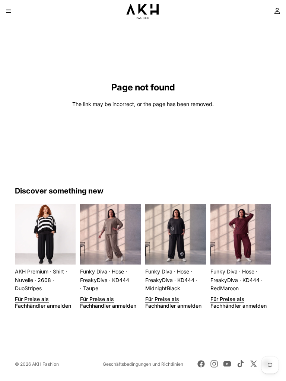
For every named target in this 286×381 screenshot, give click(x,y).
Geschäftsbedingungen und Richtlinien (143, 364)
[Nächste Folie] (67, 234)
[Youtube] (227, 363)
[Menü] (8, 11)
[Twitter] (253, 363)
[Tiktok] (240, 363)
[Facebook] (201, 363)
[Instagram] (214, 363)
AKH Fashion (45, 364)
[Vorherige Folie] (23, 234)
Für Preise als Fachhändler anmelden (43, 302)
